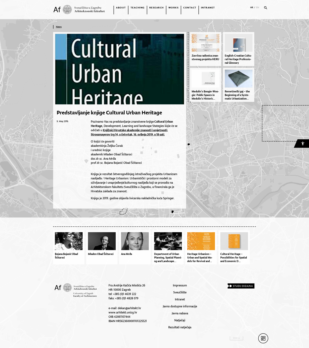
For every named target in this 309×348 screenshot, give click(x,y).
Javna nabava (180, 313)
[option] (69, 248)
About (121, 7)
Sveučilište (180, 292)
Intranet (208, 7)
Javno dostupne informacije (180, 306)
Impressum (180, 285)
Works (173, 7)
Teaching (138, 7)
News (59, 26)
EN (257, 7)
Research (156, 7)
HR (251, 7)
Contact (189, 7)
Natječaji (179, 320)
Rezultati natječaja (179, 327)
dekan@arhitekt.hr (129, 308)
